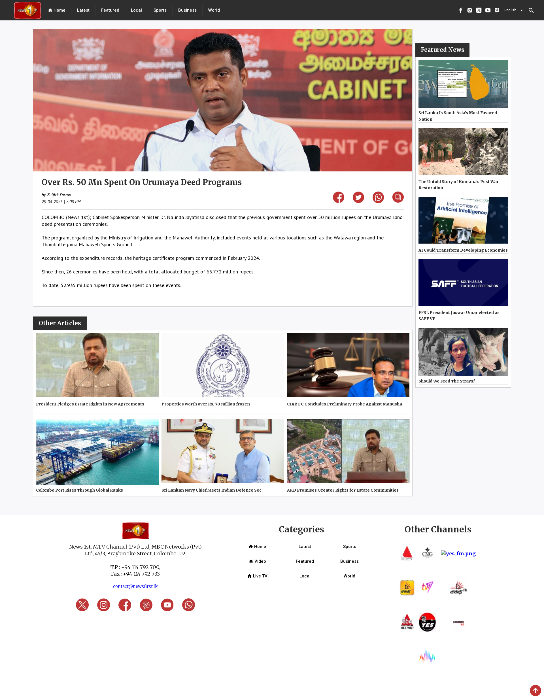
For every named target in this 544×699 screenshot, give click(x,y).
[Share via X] (358, 201)
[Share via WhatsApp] (378, 201)
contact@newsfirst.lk (135, 586)
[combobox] (514, 10)
